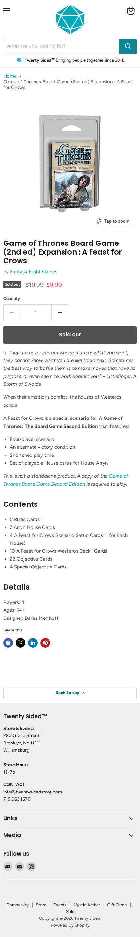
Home (10, 76)
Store (41, 904)
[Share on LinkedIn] (33, 643)
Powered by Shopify (70, 925)
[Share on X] (20, 643)
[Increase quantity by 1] (60, 312)
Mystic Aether (87, 904)
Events (59, 904)
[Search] (128, 46)
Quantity (11, 298)
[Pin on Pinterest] (45, 643)
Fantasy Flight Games (33, 272)
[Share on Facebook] (8, 643)
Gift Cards (117, 904)
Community (18, 904)
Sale (70, 911)
